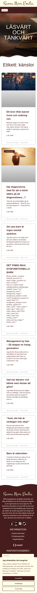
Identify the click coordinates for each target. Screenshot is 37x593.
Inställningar (18, 583)
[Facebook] (11, 523)
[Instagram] (20, 523)
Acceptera (18, 578)
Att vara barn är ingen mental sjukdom (15, 230)
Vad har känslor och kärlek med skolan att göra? (18, 383)
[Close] (35, 559)
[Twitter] (24, 523)
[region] (18, 575)
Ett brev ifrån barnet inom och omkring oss (18, 115)
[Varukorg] (32, 10)
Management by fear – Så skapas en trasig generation (18, 344)
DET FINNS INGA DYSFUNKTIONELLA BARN (18, 269)
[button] (18, 10)
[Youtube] (16, 523)
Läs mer (10, 135)
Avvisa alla (18, 589)
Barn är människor (17, 453)
